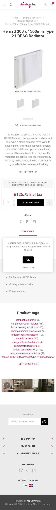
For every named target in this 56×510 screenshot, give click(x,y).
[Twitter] (21, 470)
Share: (28, 215)
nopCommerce (34, 501)
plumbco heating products (25, 331)
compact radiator (25, 319)
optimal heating (27, 363)
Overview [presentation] (28, 231)
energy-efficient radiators (25, 342)
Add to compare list (30, 125)
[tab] (28, 232)
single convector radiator (24, 323)
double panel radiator (24, 349)
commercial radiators (25, 345)
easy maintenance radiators (25, 353)
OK (28, 260)
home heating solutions (24, 327)
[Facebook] (27, 470)
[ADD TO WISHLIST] (49, 202)
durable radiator (24, 338)
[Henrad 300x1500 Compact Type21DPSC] (20, 103)
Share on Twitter (21, 221)
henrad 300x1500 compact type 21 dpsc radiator (28, 357)
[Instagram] (33, 470)
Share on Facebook (27, 221)
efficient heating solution (24, 334)
